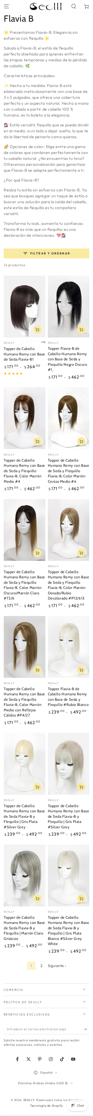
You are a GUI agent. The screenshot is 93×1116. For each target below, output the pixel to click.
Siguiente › (57, 965)
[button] (73, 6)
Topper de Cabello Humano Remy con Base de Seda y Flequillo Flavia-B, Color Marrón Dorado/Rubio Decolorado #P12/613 (68, 585)
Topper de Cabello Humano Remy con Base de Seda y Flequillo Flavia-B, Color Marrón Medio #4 (24, 471)
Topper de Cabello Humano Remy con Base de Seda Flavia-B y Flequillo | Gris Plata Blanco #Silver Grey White (68, 930)
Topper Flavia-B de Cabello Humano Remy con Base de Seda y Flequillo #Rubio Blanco (68, 697)
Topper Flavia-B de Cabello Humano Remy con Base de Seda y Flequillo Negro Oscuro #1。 (67, 359)
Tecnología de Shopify (46, 1105)
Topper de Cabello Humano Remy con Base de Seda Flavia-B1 (24, 354)
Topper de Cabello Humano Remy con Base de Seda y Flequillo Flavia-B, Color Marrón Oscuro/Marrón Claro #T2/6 (24, 585)
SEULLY (29, 1100)
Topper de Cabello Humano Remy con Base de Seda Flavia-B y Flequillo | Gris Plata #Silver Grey (24, 816)
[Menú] (6, 6)
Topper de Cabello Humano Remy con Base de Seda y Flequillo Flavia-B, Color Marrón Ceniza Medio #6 (68, 471)
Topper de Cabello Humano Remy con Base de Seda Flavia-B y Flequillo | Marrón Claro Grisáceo (24, 928)
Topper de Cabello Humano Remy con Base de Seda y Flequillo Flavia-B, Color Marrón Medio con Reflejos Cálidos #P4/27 (24, 702)
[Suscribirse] (86, 1029)
